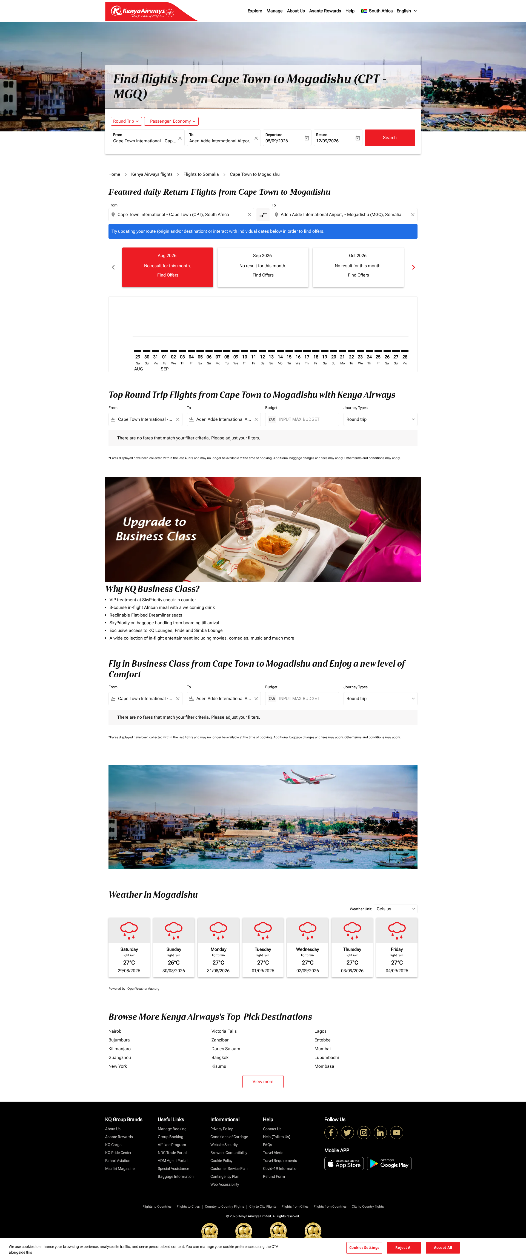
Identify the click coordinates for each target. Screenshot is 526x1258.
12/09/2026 (327, 140)
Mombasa (324, 1066)
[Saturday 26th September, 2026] (387, 351)
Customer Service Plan (229, 1168)
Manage (275, 10)
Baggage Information (176, 1176)
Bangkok (219, 1057)
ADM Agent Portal (172, 1160)
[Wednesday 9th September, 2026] (235, 351)
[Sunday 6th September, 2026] (209, 351)
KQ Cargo (113, 1144)
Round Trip (123, 121)
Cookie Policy (221, 1160)
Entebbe (323, 1040)
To (191, 135)
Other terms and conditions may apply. (372, 458)
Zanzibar (219, 1040)
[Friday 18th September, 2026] (315, 351)
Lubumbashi (327, 1057)
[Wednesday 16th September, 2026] (298, 351)
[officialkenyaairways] (363, 1132)
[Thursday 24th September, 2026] (369, 351)
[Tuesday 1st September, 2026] (164, 351)
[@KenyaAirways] (347, 1132)
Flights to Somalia (201, 174)
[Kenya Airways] (331, 1132)
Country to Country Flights (224, 1206)
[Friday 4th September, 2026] (191, 351)
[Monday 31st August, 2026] (155, 351)
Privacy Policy (221, 1129)
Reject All (404, 1247)
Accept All (443, 1247)
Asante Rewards (325, 10)
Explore (255, 10)
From (117, 135)
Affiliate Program (172, 1144)
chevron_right (413, 267)
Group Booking (170, 1137)
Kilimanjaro (119, 1048)
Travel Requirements (280, 1160)
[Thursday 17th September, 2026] (306, 351)
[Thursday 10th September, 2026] (244, 351)
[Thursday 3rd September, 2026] (182, 351)
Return (321, 135)
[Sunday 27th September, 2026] (395, 351)
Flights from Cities (295, 1206)
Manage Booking (172, 1129)
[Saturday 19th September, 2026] (324, 351)
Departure (273, 135)
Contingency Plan (224, 1176)
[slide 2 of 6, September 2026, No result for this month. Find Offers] (263, 267)
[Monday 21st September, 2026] (342, 351)
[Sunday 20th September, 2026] (333, 351)
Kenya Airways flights (152, 174)
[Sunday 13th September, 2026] (271, 351)
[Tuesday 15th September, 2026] (289, 351)
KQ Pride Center (118, 1152)
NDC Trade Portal (172, 1152)
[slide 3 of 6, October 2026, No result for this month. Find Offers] (358, 267)
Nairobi (115, 1031)
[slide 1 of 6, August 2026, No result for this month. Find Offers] (167, 267)
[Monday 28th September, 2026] (404, 351)
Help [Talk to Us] (276, 1137)
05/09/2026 (276, 140)
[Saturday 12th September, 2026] (262, 351)
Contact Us (272, 1129)
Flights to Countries (156, 1206)
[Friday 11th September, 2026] (253, 351)
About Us (296, 10)
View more (263, 1081)
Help (350, 10)
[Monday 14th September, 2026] (280, 351)
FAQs (267, 1144)
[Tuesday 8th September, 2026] (226, 351)
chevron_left (112, 267)
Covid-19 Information (281, 1168)
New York (117, 1066)
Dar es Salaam (225, 1048)
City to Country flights (368, 1206)
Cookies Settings (364, 1247)
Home (114, 174)
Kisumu (218, 1066)
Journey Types (356, 407)
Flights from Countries (330, 1206)
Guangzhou (119, 1057)
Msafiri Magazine (120, 1168)
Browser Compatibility (228, 1152)
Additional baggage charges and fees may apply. (308, 458)
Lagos (321, 1031)
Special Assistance (173, 1168)
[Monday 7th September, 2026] (217, 351)
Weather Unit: (361, 909)
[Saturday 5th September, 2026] (200, 351)
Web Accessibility (224, 1184)
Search (390, 137)
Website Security (224, 1144)
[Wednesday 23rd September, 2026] (360, 351)
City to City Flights (262, 1206)
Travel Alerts (273, 1152)
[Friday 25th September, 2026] (378, 351)
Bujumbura (119, 1040)
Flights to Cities (188, 1206)
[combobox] (145, 141)
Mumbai (323, 1048)
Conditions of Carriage (229, 1137)
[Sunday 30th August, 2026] (146, 351)
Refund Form (274, 1176)
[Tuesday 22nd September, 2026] (351, 351)
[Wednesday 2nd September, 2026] (173, 351)
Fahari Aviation (117, 1160)
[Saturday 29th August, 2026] (137, 351)
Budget (271, 407)
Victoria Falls (224, 1031)
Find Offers (167, 275)
